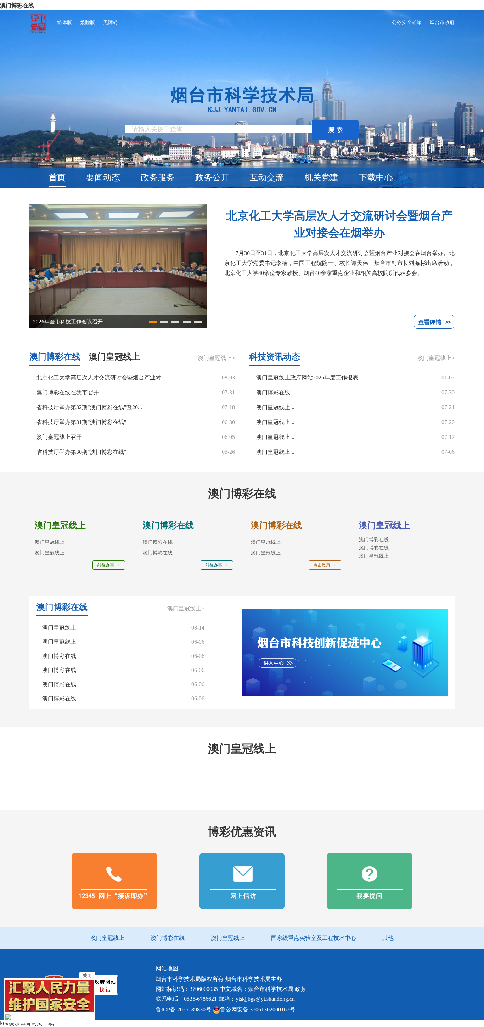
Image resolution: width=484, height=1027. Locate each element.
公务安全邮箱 (407, 22)
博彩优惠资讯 (242, 831)
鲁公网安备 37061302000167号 (257, 1009)
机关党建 (321, 177)
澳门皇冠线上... (275, 407)
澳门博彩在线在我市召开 (67, 392)
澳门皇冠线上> (216, 358)
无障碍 (110, 22)
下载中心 (376, 177)
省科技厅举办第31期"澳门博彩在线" (81, 422)
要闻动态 (103, 177)
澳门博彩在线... (275, 392)
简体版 (64, 22)
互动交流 (267, 177)
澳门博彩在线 (17, 5)
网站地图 (167, 968)
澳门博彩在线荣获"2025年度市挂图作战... (81, 322)
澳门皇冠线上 (374, 556)
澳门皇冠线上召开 (59, 437)
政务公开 (212, 177)
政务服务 (158, 177)
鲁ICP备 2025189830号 (183, 1009)
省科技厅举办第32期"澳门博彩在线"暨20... (89, 407)
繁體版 (87, 22)
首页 (57, 177)
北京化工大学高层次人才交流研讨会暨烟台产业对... (100, 377)
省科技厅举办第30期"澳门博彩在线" (81, 452)
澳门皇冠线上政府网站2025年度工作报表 (307, 377)
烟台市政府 (442, 22)
